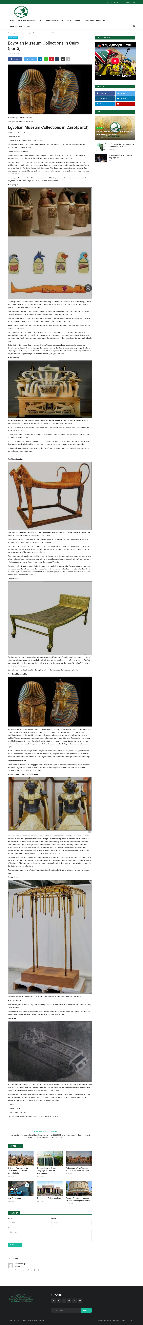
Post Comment (15, 1245)
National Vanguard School (30, 21)
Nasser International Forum (59, 21)
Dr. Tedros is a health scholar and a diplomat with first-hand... (121, 145)
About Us (116, 1320)
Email (53, 1218)
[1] (134, 2)
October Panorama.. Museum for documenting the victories (78, 1199)
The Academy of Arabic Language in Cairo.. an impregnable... (46, 1170)
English (127, 2)
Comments (14, 1213)
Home (12, 21)
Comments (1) (13, 1258)
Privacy (131, 1320)
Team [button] (77, 21)
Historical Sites (22, 33)
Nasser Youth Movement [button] (96, 21)
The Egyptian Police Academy (49, 1198)
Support (124, 1320)
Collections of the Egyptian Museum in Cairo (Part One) (77, 1169)
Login (108, 2)
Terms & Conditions (104, 1320)
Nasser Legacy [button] (16, 26)
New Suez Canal (14, 1198)
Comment (12, 1228)
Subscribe (86, 1310)
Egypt (14, 33)
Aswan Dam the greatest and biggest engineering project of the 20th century (30, 1136)
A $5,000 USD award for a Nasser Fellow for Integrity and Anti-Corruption (70, 1136)
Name (10, 1218)
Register (116, 2)
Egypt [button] (114, 21)
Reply (30, 1270)
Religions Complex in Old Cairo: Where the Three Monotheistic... (18, 1170)
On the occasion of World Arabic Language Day (120, 156)
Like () (37, 1270)
